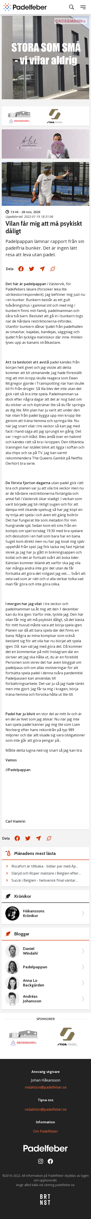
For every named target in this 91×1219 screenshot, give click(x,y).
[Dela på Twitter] (31, 269)
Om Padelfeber (45, 1131)
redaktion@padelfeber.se (45, 1087)
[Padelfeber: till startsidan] (25, 7)
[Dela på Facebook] (21, 269)
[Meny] (83, 7)
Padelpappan (35, 967)
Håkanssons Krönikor (33, 913)
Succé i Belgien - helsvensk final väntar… (44, 880)
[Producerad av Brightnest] (45, 1199)
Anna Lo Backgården (33, 983)
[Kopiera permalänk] (53, 269)
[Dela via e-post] (42, 269)
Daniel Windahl (30, 951)
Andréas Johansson (32, 999)
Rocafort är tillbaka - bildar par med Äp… (44, 866)
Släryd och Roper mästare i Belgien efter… (46, 873)
